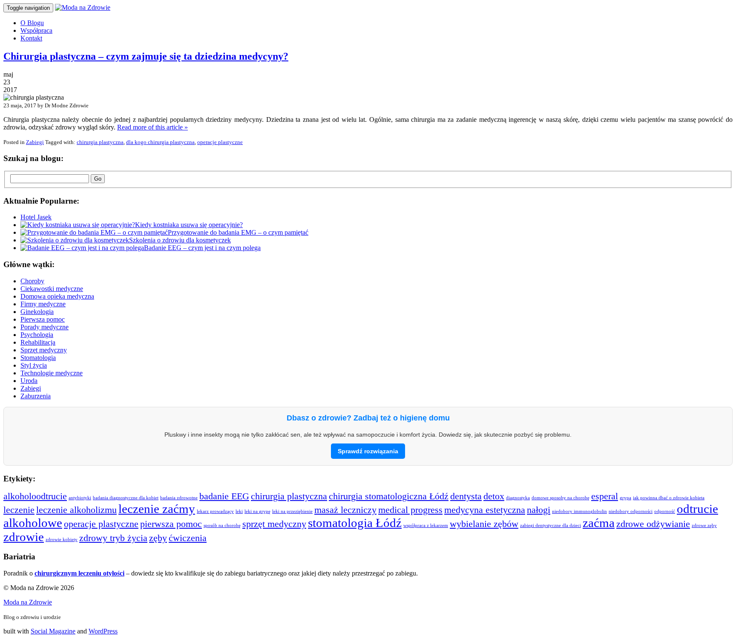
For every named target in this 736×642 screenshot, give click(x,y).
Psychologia (36, 334)
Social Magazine (53, 631)
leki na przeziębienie (292, 511)
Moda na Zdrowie (27, 602)
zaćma (599, 523)
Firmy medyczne (43, 304)
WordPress (103, 631)
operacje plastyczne (220, 142)
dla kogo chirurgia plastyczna (160, 142)
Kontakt (31, 38)
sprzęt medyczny (274, 524)
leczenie (18, 510)
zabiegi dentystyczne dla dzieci (550, 525)
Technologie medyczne (51, 373)
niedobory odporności (631, 511)
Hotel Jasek (36, 217)
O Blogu (32, 22)
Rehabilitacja (37, 342)
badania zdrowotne (179, 497)
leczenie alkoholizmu (76, 510)
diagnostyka (518, 497)
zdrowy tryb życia (113, 538)
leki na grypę (257, 511)
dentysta (466, 496)
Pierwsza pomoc (42, 319)
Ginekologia (37, 311)
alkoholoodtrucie (35, 496)
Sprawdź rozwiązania (368, 451)
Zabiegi (35, 142)
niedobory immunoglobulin (579, 511)
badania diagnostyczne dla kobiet (125, 497)
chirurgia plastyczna (100, 142)
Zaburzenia (35, 396)
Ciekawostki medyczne (51, 288)
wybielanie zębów (484, 524)
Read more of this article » (152, 127)
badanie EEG (224, 496)
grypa (625, 497)
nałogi (538, 510)
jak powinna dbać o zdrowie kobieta (668, 497)
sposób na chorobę (222, 525)
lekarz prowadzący (215, 511)
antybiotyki (80, 497)
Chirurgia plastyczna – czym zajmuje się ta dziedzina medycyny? (145, 56)
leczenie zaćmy (156, 508)
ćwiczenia (188, 538)
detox (493, 496)
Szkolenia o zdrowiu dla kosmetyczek (180, 240)
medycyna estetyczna (484, 510)
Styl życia (33, 365)
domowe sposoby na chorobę (560, 497)
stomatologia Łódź (355, 523)
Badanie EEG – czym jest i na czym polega (202, 247)
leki (239, 511)
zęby (158, 538)
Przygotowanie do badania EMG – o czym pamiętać (238, 232)
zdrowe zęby (704, 525)
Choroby (32, 281)
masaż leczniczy (345, 510)
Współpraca (36, 30)
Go (97, 179)
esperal (604, 496)
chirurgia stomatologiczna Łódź (388, 496)
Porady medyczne (44, 327)
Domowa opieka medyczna (57, 296)
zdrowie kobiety (62, 539)
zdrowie (23, 537)
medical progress (410, 510)
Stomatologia (38, 357)
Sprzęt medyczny (43, 350)
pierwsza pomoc (171, 524)
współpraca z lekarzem (425, 525)
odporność (664, 511)
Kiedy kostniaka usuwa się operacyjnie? (189, 224)
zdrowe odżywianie (653, 524)
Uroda (28, 380)
